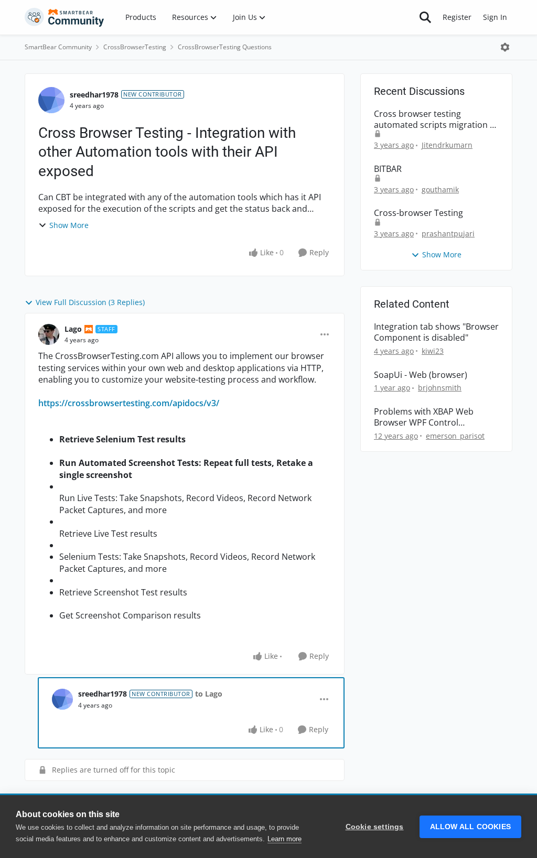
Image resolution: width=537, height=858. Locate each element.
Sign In (495, 17)
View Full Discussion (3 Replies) (90, 302)
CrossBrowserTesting (134, 46)
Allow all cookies (470, 827)
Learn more (284, 839)
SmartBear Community (58, 46)
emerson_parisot (455, 436)
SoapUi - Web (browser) (420, 375)
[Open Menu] (505, 47)
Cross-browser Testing (418, 213)
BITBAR (388, 169)
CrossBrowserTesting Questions (225, 46)
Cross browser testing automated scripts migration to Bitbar (436, 119)
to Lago (208, 694)
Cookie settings (375, 827)
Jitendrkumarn (447, 145)
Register (457, 17)
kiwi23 (433, 351)
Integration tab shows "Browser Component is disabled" (436, 332)
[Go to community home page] (64, 17)
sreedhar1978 (94, 95)
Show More (69, 225)
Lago (73, 329)
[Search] (425, 17)
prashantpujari (448, 233)
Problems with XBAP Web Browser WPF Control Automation (424, 417)
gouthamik (440, 189)
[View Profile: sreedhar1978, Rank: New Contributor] (51, 100)
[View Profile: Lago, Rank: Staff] (48, 334)
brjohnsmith (439, 388)
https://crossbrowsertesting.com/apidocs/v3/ (128, 403)
